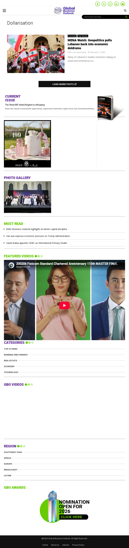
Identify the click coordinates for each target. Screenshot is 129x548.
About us (55, 545)
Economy (72, 36)
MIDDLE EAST (10, 469)
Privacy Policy (78, 545)
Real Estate (10, 360)
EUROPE (8, 464)
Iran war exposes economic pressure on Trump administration (38, 235)
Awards (65, 545)
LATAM (7, 475)
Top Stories (82, 36)
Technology (11, 372)
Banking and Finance (16, 354)
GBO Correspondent (77, 52)
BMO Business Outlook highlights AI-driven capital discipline (36, 229)
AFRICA (7, 458)
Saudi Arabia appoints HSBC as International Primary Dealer (36, 242)
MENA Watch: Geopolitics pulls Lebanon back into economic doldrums (90, 44)
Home (45, 545)
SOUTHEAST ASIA (13, 452)
